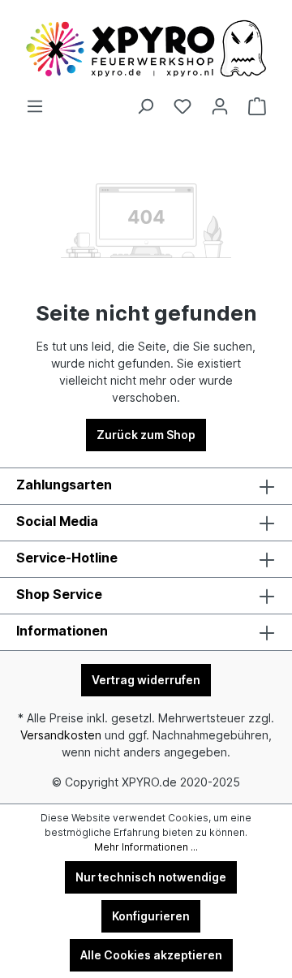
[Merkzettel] (182, 106)
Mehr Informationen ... (146, 847)
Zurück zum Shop (146, 435)
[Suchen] (145, 106)
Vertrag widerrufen (146, 680)
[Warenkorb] (257, 106)
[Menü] (35, 106)
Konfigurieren (151, 916)
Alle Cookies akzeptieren (151, 955)
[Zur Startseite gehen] (146, 48)
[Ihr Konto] (219, 106)
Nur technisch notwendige (150, 877)
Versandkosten (60, 735)
